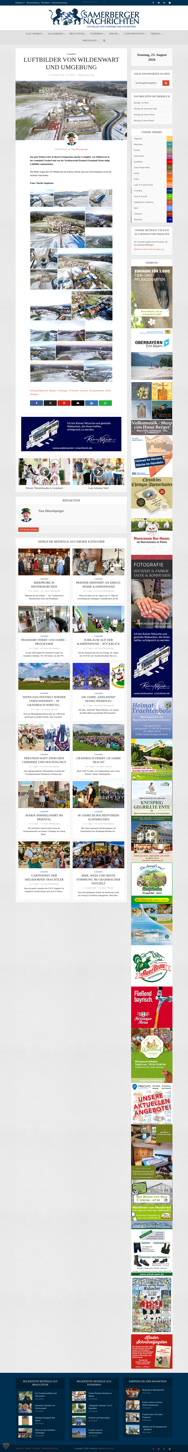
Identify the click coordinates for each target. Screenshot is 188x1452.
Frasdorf (84, 390)
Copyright (36, 1448)
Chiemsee (74, 390)
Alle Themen (33, 33)
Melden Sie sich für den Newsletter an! (149, 249)
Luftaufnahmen (97, 390)
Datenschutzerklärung (49, 1448)
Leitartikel (71, 54)
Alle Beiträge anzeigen (28, 530)
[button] (42, 198)
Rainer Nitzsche (51, 709)
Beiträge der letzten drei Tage (145, 109)
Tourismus (96, 33)
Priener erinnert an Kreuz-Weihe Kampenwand (152, 1403)
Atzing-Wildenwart (39, 390)
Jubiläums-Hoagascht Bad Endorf (45, 1419)
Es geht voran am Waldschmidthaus (95, 1431)
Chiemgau (63, 390)
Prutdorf (34, 394)
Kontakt (28, 1448)
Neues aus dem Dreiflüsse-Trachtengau (45, 1431)
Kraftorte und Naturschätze (99, 1418)
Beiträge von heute (141, 103)
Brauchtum (77, 33)
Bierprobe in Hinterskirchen (153, 1390)
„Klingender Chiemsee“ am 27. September (101, 1406)
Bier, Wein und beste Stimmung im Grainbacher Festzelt (98, 879)
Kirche (113, 33)
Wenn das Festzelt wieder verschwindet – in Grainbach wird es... (44, 701)
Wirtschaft (89, 40)
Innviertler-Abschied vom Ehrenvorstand (45, 1406)
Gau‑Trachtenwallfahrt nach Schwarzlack (46, 1394)
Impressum (20, 1448)
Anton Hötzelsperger (52, 591)
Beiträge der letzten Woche (144, 115)
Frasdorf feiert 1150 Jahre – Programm (153, 1415)
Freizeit (155, 33)
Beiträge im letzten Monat (144, 121)
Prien (108, 390)
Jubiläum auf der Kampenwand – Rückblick (154, 1428)
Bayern (53, 390)
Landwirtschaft (134, 33)
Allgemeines (55, 33)
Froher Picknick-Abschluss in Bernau (100, 1394)
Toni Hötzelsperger (79, 149)
